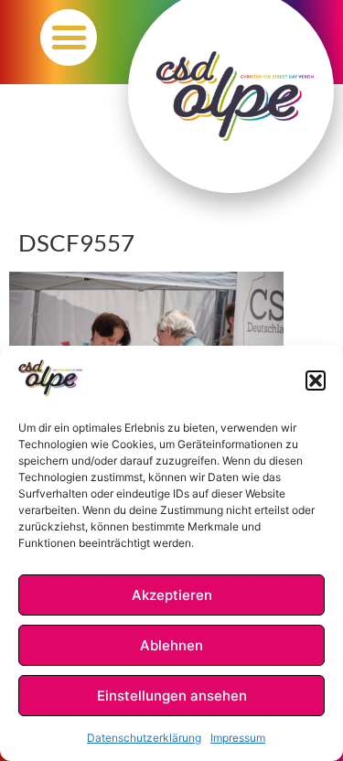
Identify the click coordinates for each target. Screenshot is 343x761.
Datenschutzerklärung (144, 738)
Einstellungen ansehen (172, 695)
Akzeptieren (172, 595)
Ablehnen (171, 645)
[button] (315, 380)
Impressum (237, 738)
